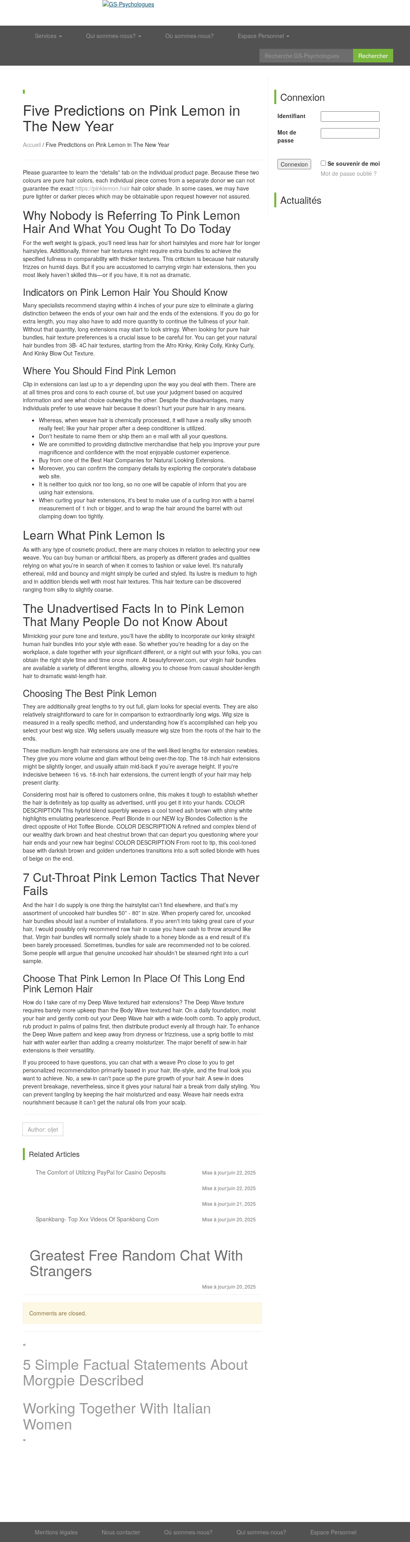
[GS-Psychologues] (205, 13)
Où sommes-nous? (189, 36)
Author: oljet (43, 1129)
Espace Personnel (261, 36)
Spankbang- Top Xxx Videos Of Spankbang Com (145, 1219)
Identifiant (291, 116)
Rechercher (373, 56)
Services (46, 36)
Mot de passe (286, 136)
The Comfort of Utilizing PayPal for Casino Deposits (145, 1172)
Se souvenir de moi (354, 163)
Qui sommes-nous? (111, 36)
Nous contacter (121, 1532)
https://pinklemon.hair (102, 188)
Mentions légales (56, 1532)
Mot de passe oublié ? (349, 173)
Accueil (32, 145)
